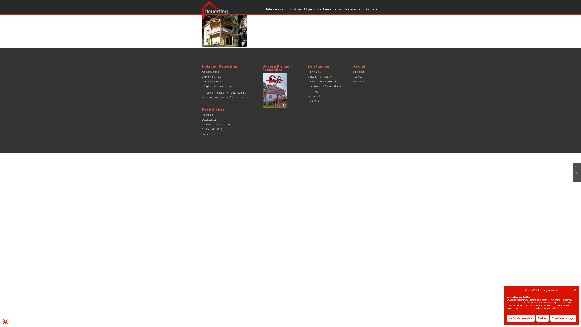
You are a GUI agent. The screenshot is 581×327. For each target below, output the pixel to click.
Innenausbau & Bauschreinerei (324, 86)
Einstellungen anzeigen (563, 318)
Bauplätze (313, 100)
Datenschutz (209, 119)
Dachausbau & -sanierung (322, 81)
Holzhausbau (315, 71)
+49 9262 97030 (213, 81)
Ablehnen (542, 318)
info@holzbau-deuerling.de (217, 86)
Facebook (358, 71)
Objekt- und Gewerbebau (323, 9)
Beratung (313, 91)
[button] (574, 290)
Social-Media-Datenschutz (217, 124)
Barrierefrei (208, 134)
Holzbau (295, 9)
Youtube (357, 76)
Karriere (371, 9)
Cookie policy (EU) (212, 129)
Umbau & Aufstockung (320, 76)
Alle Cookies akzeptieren (521, 318)
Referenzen (354, 9)
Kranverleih (314, 96)
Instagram (358, 81)
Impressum (208, 114)
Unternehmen (275, 9)
